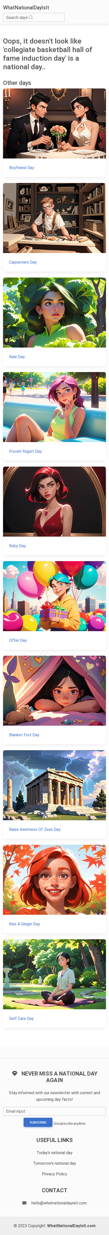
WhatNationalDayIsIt (26, 8)
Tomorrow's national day (54, 1163)
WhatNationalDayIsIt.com (71, 1225)
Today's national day (54, 1152)
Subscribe (38, 1122)
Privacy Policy (54, 1174)
